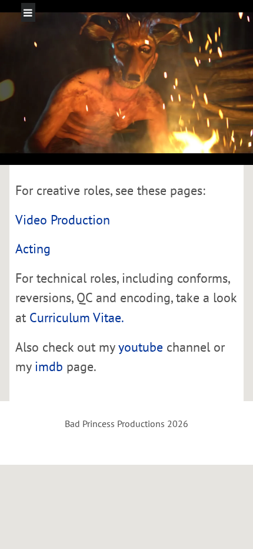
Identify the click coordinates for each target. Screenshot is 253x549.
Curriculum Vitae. (76, 317)
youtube (140, 346)
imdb (49, 366)
